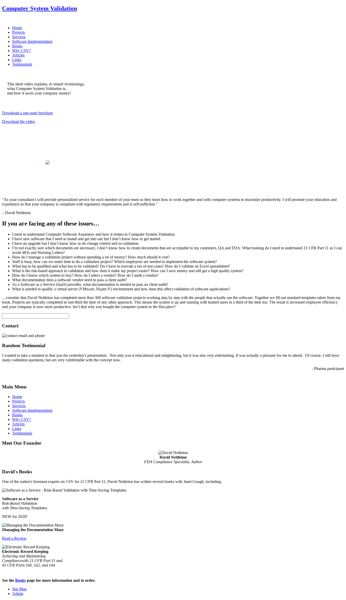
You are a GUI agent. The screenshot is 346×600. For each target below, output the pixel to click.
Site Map (19, 589)
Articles (18, 55)
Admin (17, 593)
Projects (18, 32)
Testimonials (22, 64)
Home (17, 28)
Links (16, 60)
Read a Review (14, 538)
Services (19, 37)
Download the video (18, 121)
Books (17, 46)
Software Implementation (32, 41)
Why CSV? (21, 50)
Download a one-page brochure (27, 113)
